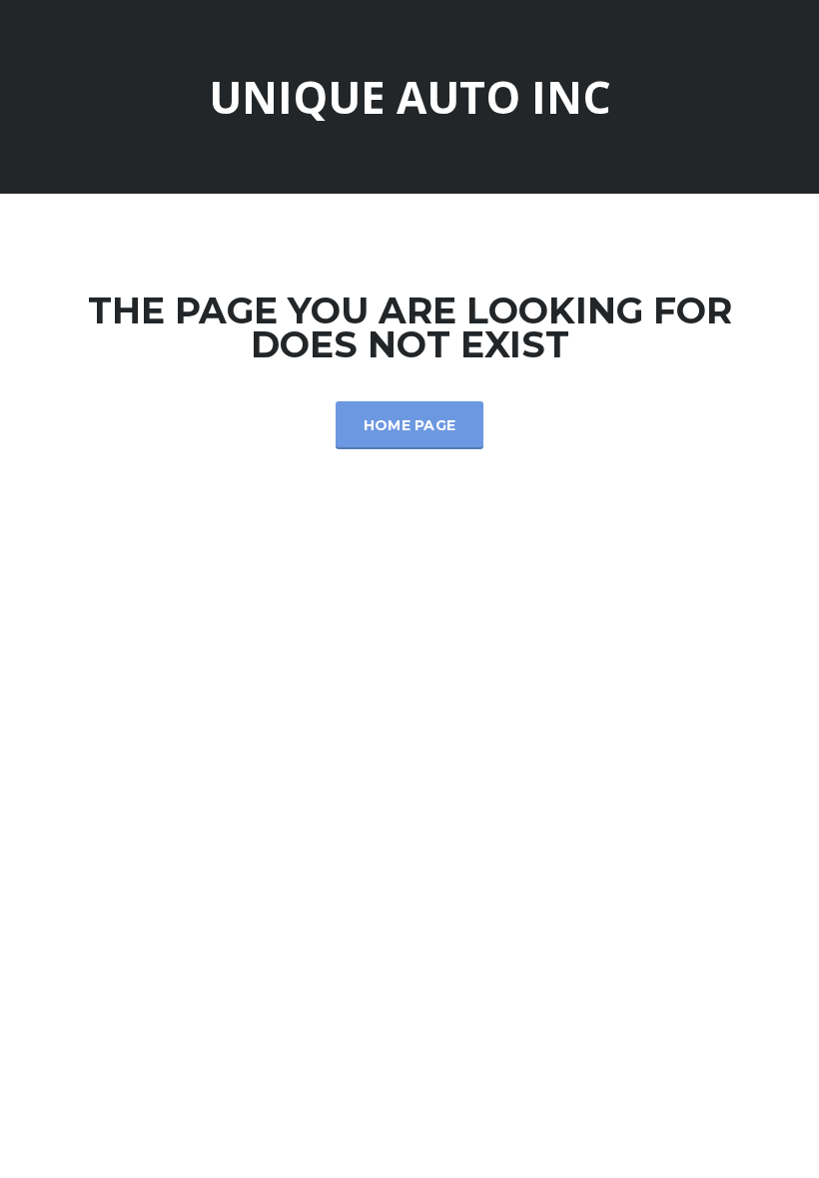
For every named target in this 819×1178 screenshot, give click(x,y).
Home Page (410, 425)
